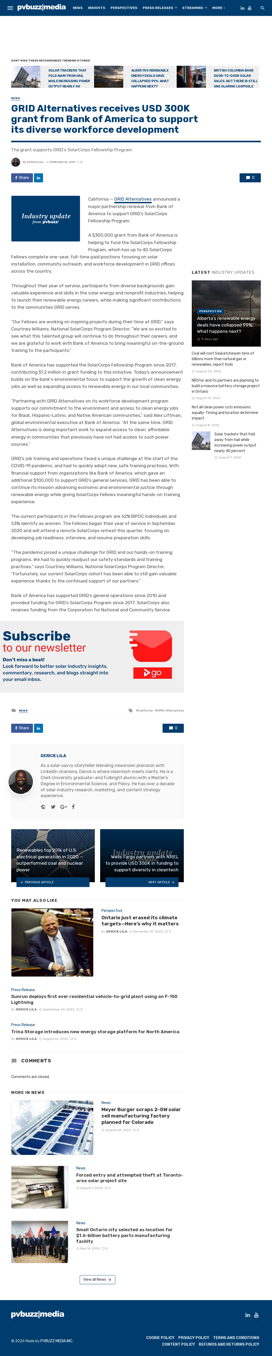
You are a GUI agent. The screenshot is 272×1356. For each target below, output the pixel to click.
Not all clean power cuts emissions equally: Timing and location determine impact (225, 413)
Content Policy (178, 1344)
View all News (94, 1279)
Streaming (192, 8)
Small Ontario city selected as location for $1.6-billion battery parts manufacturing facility (124, 1235)
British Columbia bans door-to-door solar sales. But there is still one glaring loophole (236, 78)
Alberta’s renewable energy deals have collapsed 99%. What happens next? (150, 78)
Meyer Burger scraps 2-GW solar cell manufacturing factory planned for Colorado (141, 1116)
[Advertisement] (136, 38)
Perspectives (123, 8)
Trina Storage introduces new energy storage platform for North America (95, 1031)
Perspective (111, 910)
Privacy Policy (193, 1338)
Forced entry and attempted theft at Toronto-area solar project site (129, 1177)
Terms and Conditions (236, 1338)
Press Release (23, 990)
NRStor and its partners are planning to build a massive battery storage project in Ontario (226, 386)
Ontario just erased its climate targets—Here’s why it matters (140, 921)
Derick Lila (35, 162)
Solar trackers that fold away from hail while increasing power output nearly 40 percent (50, 81)
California (145, 710)
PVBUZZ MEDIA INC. (56, 1341)
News (78, 8)
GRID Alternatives (133, 199)
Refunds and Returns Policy (229, 1344)
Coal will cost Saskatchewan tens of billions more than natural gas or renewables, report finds (223, 359)
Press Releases (158, 8)
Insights (96, 8)
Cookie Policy (160, 1338)
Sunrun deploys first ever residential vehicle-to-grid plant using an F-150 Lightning (94, 999)
